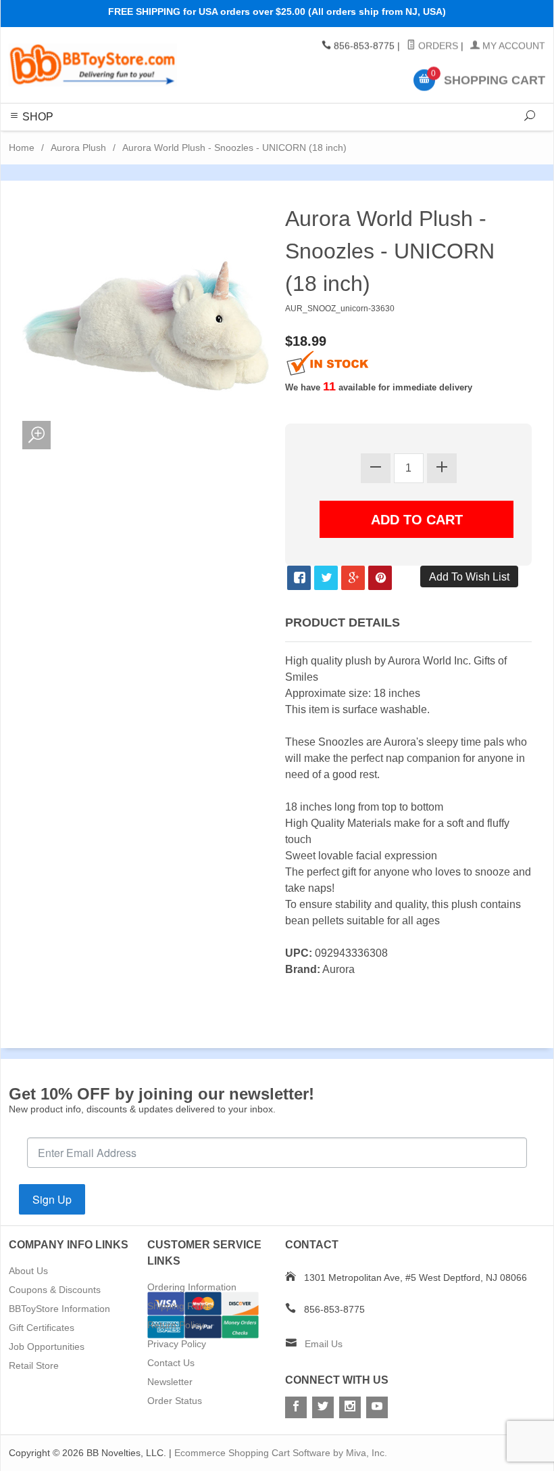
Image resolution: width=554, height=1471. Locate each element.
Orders (437, 46)
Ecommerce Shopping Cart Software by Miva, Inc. (280, 1452)
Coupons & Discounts (55, 1289)
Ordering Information (191, 1287)
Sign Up (52, 1199)
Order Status (174, 1400)
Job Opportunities (46, 1346)
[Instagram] (350, 1407)
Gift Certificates (41, 1327)
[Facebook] (296, 1407)
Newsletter (170, 1381)
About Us (28, 1270)
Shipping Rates (179, 1305)
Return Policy (175, 1324)
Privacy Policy (176, 1343)
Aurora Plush (78, 147)
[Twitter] (323, 1407)
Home (21, 147)
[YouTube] (377, 1407)
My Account (512, 46)
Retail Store (34, 1365)
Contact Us (171, 1362)
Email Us (324, 1343)
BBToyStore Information (59, 1308)
